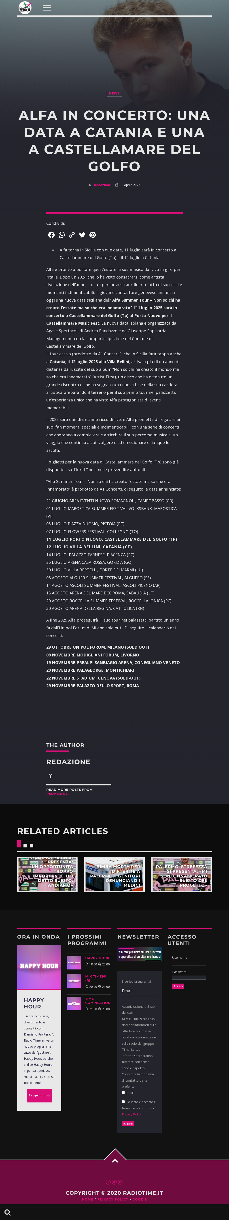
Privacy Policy (132, 1114)
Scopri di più (47, 874)
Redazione (102, 185)
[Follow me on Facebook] (50, 776)
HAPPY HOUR (97, 958)
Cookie (140, 1199)
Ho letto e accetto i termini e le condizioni (138, 1108)
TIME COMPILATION (98, 1001)
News (114, 93)
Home (87, 1199)
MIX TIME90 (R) (95, 978)
